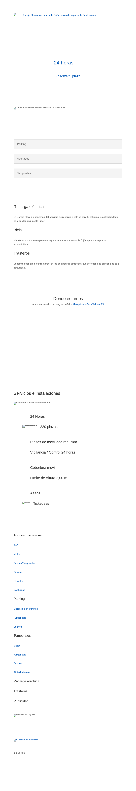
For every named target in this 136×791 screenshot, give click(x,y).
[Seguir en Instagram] (23, 763)
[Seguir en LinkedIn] (29, 763)
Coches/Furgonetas (24, 563)
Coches (18, 626)
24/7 (16, 545)
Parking (19, 599)
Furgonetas (20, 617)
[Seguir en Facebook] (16, 763)
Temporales (22, 635)
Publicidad (21, 701)
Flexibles (18, 581)
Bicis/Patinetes (22, 672)
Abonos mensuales (28, 535)
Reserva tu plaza (68, 76)
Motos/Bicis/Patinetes (26, 608)
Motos (17, 554)
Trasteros (21, 691)
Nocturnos (19, 590)
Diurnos (18, 572)
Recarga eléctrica (26, 681)
